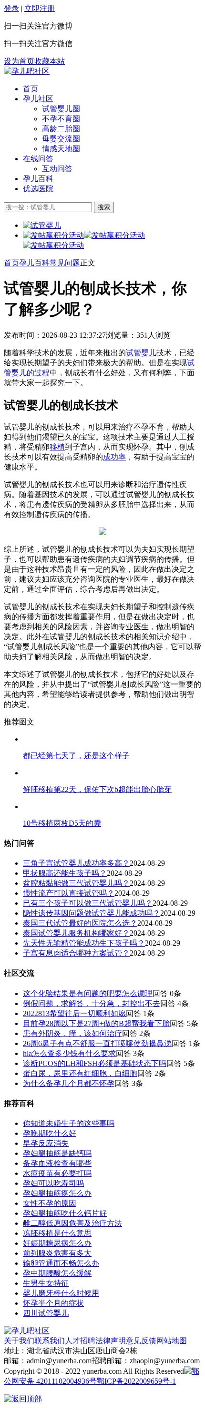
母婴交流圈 (61, 139)
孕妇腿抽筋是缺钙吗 (57, 1153)
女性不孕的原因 (49, 1203)
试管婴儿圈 (61, 109)
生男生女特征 (46, 1283)
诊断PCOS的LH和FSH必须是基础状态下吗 (94, 1063)
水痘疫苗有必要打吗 (57, 1173)
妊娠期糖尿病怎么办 (57, 1243)
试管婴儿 (141, 353)
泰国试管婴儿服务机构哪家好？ (76, 933)
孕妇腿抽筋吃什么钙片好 (65, 1213)
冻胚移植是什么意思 (57, 1233)
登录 (11, 8)
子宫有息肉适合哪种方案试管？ (76, 953)
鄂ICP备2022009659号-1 (136, 1381)
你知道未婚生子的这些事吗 (68, 1123)
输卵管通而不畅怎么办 (61, 1263)
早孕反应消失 (46, 1143)
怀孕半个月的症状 (53, 1303)
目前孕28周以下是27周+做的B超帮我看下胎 (96, 1023)
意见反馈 (141, 1341)
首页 (30, 89)
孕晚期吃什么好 (49, 1133)
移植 (57, 447)
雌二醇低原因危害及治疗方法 (72, 1223)
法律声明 (110, 1341)
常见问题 (65, 263)
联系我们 (49, 1341)
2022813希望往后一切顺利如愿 (74, 1013)
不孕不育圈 (61, 119)
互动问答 (57, 169)
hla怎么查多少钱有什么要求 (69, 1053)
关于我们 (19, 1341)
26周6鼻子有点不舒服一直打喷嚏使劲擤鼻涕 (97, 1043)
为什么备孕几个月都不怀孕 (68, 1083)
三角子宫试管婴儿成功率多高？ (76, 863)
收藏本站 (49, 61)
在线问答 (38, 159)
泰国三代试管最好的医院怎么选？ (80, 923)
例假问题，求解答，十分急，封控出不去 (91, 1003)
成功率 (114, 457)
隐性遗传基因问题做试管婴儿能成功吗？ (91, 913)
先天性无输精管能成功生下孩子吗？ (84, 943)
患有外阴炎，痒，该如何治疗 (72, 1033)
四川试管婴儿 (46, 1313)
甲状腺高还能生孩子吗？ (65, 873)
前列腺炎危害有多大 (57, 1253)
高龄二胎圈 (61, 129)
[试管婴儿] (27, 71)
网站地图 (171, 1341)
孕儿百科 (38, 179)
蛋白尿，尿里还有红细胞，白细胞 (80, 1073)
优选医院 (38, 189)
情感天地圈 (61, 149)
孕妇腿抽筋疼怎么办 (57, 1193)
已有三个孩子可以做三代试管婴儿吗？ (88, 903)
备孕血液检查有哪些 (57, 1163)
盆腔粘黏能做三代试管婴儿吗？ (76, 883)
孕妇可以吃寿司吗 (53, 1183)
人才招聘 (80, 1341)
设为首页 (19, 61)
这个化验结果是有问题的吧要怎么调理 (88, 993)
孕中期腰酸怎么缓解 (57, 1273)
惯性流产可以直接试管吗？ (68, 893)
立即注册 (39, 8)
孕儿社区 (38, 99)
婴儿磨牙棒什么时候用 (61, 1293)
